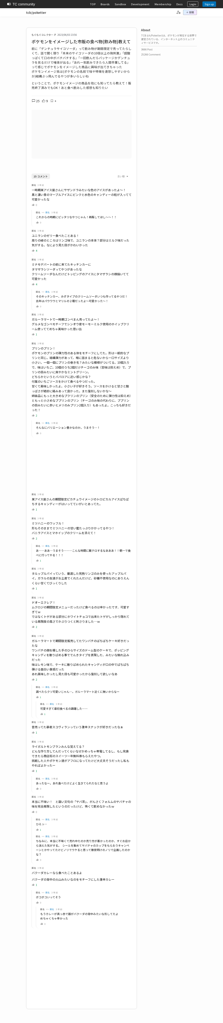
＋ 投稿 (190, 12)
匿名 (47, 212)
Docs (179, 4)
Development (140, 4)
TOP (93, 4)
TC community (21, 4)
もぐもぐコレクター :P (44, 34)
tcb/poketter (36, 12)
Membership (163, 4)
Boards (105, 4)
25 (36, 101)
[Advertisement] (82, 134)
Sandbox (120, 4)
